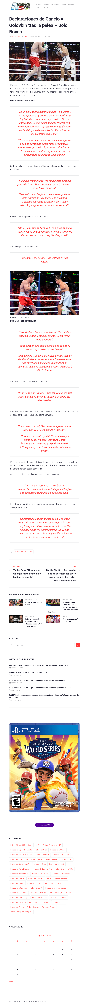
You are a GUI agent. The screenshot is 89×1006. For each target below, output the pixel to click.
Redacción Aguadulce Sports (21, 850)
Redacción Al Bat (41, 850)
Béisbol (46, 5)
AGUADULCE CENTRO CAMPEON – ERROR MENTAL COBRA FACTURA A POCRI (38, 665)
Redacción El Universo (18, 888)
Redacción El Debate (17, 878)
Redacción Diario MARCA (64, 869)
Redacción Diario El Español (20, 869)
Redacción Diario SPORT (19, 874)
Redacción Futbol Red (38, 893)
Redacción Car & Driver (60, 855)
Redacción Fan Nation (18, 893)
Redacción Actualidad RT (52, 845)
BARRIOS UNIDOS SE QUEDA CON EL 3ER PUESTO (28, 673)
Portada (38, 5)
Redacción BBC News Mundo (21, 855)
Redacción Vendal (48, 907)
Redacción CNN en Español (20, 864)
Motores (71, 5)
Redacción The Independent (39, 902)
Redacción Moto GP (39, 897)
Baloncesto (55, 5)
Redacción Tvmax (17, 907)
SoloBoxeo (15, 36)
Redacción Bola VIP (42, 855)
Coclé (30, 845)
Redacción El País (17, 883)
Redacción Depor (40, 864)
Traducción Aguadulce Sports (21, 912)
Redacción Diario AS (56, 864)
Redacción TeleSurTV (18, 902)
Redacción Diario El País (43, 869)
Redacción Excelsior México (55, 888)
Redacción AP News (57, 850)
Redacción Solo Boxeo (23, 552)
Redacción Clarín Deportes (47, 859)
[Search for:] (42, 645)
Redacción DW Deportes (40, 874)
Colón (37, 845)
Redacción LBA (71, 893)
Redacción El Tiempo (34, 883)
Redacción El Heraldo (36, 878)
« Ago (11, 981)
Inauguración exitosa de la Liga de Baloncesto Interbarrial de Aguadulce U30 (38, 680)
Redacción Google (55, 893)
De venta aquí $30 (44, 825)
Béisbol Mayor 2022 (17, 845)
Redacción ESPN (36, 888)
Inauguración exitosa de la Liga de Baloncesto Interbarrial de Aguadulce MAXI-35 (40, 688)
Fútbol (64, 5)
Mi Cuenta (47, 8)
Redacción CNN (66, 859)
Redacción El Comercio (61, 874)
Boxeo (39, 8)
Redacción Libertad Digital (19, 897)
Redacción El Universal (53, 883)
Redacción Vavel (33, 907)
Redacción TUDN (59, 902)
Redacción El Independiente (57, 878)
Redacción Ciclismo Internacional (22, 859)
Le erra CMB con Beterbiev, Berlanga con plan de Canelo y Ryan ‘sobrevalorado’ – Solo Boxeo (62, 607)
